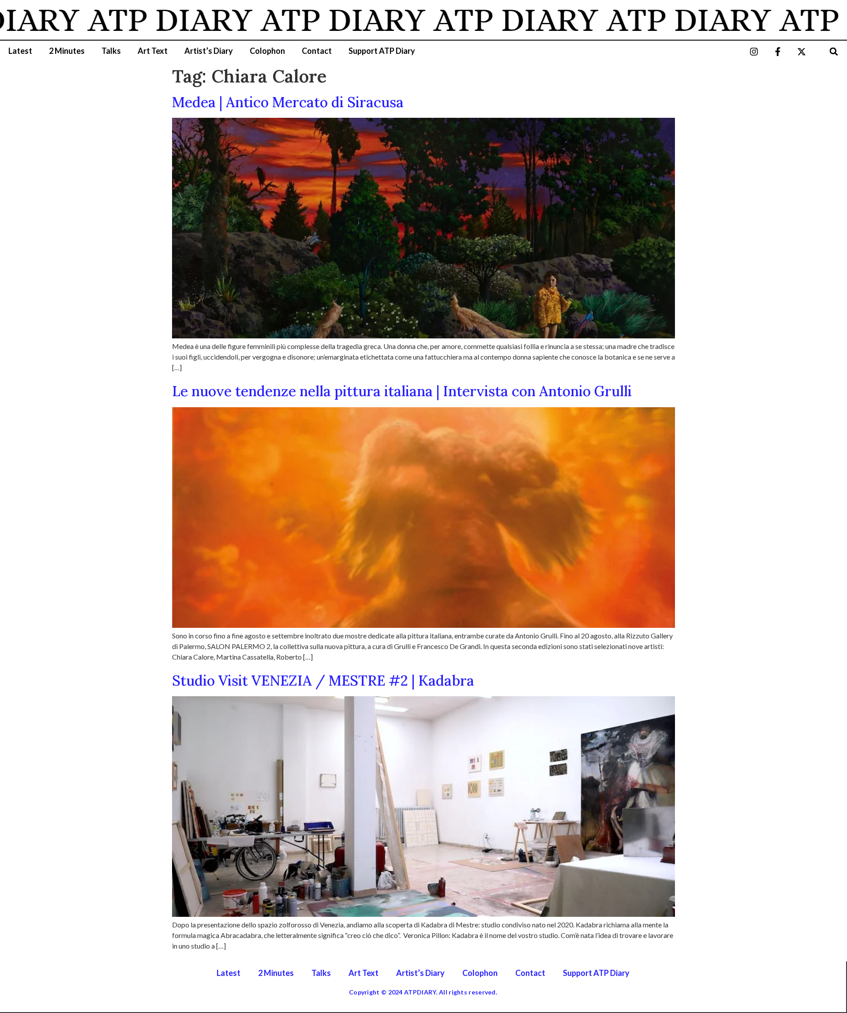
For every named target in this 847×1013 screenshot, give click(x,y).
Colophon (267, 51)
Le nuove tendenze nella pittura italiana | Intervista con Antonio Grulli (402, 391)
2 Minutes (67, 51)
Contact (317, 51)
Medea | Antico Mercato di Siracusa (288, 102)
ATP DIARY (138, 19)
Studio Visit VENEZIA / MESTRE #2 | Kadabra (323, 681)
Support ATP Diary (382, 51)
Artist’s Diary (208, 51)
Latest (20, 51)
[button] (834, 51)
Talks (111, 51)
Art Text (153, 51)
